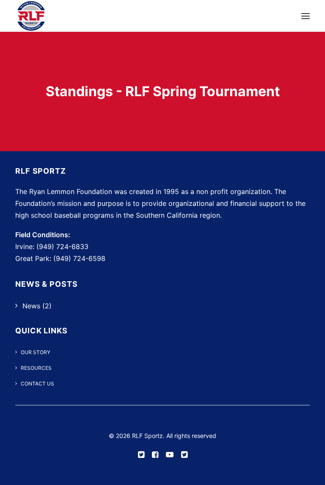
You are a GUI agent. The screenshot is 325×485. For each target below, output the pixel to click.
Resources (36, 368)
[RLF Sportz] (31, 16)
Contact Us (37, 383)
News (31, 306)
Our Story (35, 352)
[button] (305, 16)
